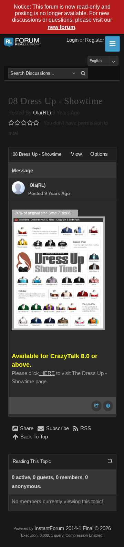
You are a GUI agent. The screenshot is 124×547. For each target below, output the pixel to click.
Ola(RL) (42, 112)
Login (72, 40)
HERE (47, 373)
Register (94, 40)
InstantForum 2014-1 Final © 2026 (72, 528)
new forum (61, 27)
